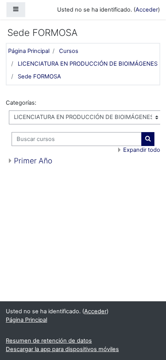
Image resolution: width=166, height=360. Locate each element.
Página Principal (28, 51)
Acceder (147, 9)
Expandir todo (141, 149)
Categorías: (21, 102)
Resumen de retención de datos (49, 340)
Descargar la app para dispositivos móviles (62, 349)
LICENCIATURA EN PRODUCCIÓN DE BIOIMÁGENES (88, 63)
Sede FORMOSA (39, 76)
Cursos (68, 51)
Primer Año (33, 160)
